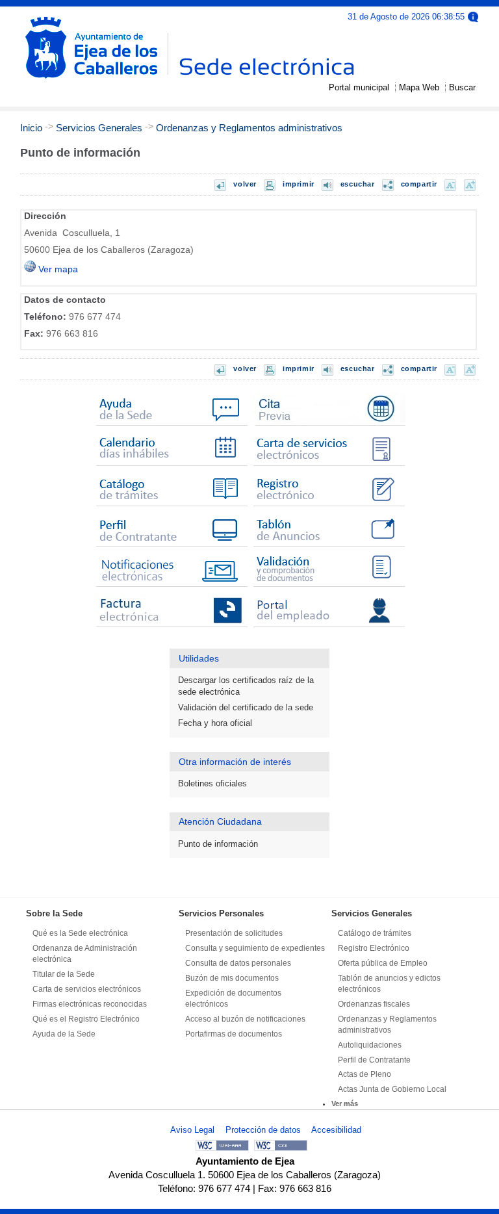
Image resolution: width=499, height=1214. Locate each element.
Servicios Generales (99, 127)
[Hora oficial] (473, 15)
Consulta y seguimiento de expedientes (255, 948)
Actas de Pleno (364, 1074)
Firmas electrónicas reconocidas (89, 1004)
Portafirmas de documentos (233, 1034)
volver (245, 184)
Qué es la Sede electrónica (80, 933)
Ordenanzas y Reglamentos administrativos (249, 127)
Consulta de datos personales (238, 963)
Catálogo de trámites (374, 933)
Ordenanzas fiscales (374, 1004)
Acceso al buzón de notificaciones (245, 1019)
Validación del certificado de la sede (245, 707)
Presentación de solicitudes (234, 933)
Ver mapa (57, 269)
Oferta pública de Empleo (383, 963)
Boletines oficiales (212, 783)
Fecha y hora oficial (215, 723)
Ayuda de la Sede (64, 1034)
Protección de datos (263, 1130)
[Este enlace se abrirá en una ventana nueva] (328, 426)
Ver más (344, 1103)
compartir (419, 184)
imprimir (298, 184)
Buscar (462, 87)
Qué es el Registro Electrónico (86, 1019)
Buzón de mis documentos (232, 978)
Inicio (31, 127)
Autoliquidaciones (370, 1045)
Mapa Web (419, 87)
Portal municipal (359, 87)
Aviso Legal (192, 1130)
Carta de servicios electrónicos (86, 989)
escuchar (357, 184)
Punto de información (218, 844)
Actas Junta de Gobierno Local (392, 1089)
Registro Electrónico (373, 948)
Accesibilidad (336, 1130)
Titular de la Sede (63, 974)
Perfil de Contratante (374, 1060)
